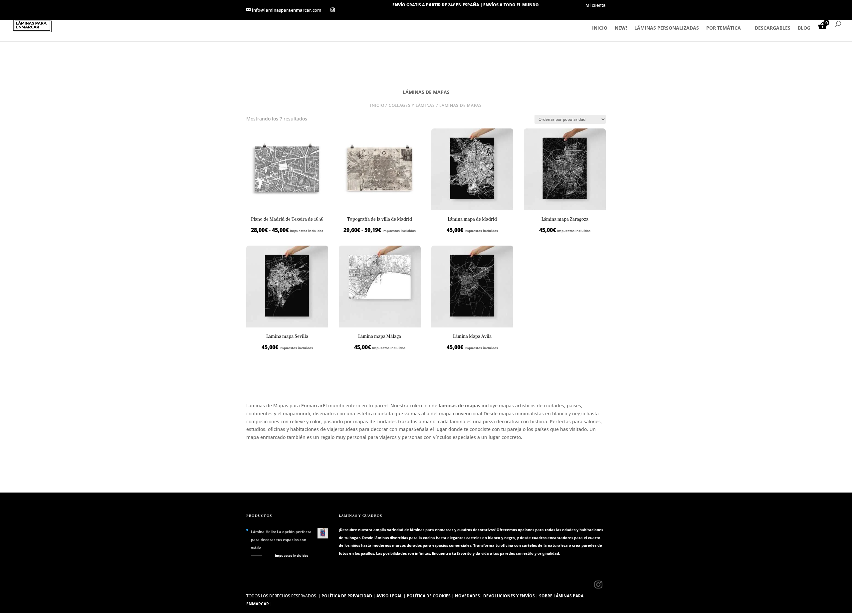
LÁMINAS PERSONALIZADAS (666, 28)
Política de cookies (429, 596)
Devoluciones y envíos (509, 596)
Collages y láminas (412, 105)
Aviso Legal (389, 596)
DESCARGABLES (772, 28)
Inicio (377, 105)
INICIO (599, 28)
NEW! (621, 28)
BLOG (804, 28)
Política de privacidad (346, 596)
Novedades (467, 596)
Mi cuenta (595, 5)
